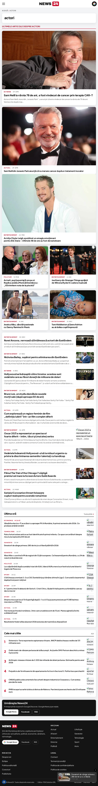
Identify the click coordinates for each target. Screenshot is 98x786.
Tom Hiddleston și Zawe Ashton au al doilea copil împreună (67, 325)
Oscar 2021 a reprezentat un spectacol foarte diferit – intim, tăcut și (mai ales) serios (29, 435)
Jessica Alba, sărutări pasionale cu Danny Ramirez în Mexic (19, 325)
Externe (54, 742)
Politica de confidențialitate (62, 765)
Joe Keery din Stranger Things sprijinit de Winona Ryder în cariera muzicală (70, 281)
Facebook (25, 712)
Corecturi (6, 769)
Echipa (5, 761)
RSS (36, 712)
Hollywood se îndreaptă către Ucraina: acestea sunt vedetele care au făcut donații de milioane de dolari (32, 375)
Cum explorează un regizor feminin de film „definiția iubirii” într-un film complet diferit (28, 415)
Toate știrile (89, 514)
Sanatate (78, 733)
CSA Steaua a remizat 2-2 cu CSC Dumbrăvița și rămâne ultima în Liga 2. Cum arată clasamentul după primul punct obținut (44, 578)
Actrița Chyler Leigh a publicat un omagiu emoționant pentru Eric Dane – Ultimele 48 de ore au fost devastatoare (32, 239)
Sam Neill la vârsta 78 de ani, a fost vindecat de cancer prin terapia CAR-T (48, 95)
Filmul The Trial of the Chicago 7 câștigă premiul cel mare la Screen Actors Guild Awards (30, 474)
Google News (11, 712)
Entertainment (57, 738)
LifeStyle (78, 729)
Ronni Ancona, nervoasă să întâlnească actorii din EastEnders (37, 340)
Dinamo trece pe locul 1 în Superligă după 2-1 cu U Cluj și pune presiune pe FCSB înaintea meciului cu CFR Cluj (41, 600)
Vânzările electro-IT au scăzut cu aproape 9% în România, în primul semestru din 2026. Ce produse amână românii (42, 524)
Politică (54, 746)
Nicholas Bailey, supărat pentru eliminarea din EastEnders (36, 357)
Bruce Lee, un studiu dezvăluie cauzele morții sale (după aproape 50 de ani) (25, 395)
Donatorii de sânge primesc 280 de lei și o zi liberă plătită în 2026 (31, 545)
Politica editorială (9, 765)
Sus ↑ (94, 782)
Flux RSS (86, 782)
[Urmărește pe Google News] (94, 3)
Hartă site (77, 782)
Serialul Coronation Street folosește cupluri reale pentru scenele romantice (25, 494)
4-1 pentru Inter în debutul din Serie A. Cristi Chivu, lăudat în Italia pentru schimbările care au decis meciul (43, 589)
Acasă (5, 11)
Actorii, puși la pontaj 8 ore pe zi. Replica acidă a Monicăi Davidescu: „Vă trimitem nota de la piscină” (21, 283)
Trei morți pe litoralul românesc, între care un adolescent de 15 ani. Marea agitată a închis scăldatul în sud (41, 611)
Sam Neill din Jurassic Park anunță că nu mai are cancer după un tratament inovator (44, 171)
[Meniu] (3, 4)
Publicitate (6, 774)
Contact (54, 757)
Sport (77, 742)
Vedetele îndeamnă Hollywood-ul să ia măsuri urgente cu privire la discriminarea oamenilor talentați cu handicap (35, 455)
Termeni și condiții (58, 761)
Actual (53, 729)
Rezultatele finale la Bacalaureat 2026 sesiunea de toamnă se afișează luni (35, 622)
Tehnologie (79, 738)
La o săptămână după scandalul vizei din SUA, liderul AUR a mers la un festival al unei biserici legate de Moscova (42, 567)
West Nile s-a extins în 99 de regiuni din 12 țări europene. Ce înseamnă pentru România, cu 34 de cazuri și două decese (44, 556)
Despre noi (6, 757)
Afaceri (54, 733)
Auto (77, 746)
